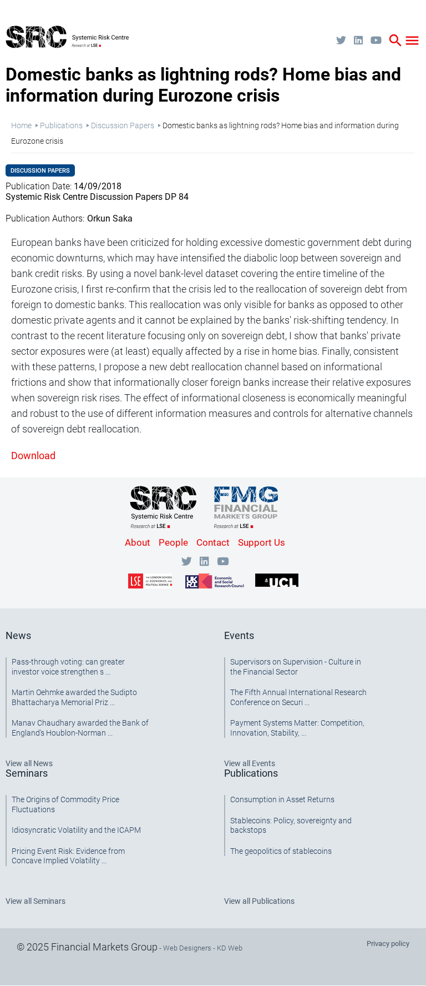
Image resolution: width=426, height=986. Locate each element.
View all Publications (259, 901)
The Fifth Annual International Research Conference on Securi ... (298, 697)
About (137, 542)
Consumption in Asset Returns (282, 799)
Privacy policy (388, 943)
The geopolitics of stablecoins (281, 851)
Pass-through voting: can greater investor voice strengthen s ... (68, 666)
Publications (61, 125)
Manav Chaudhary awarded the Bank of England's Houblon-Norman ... (80, 727)
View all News (29, 763)
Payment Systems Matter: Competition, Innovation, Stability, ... (297, 727)
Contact (213, 542)
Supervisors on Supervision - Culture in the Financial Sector (295, 666)
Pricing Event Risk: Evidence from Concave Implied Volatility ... (68, 856)
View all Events (249, 763)
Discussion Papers (122, 125)
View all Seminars (35, 901)
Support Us (261, 542)
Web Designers (187, 948)
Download (33, 455)
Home (21, 125)
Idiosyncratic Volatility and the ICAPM (76, 830)
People (173, 542)
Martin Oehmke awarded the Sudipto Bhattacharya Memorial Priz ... (74, 697)
